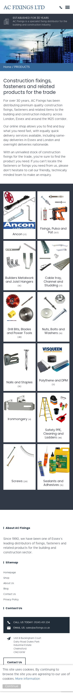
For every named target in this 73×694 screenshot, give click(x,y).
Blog (5, 589)
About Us (8, 583)
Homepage (9, 572)
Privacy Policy (11, 599)
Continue (11, 686)
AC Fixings (24, 7)
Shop (6, 578)
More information (27, 678)
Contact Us (9, 594)
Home (7, 67)
